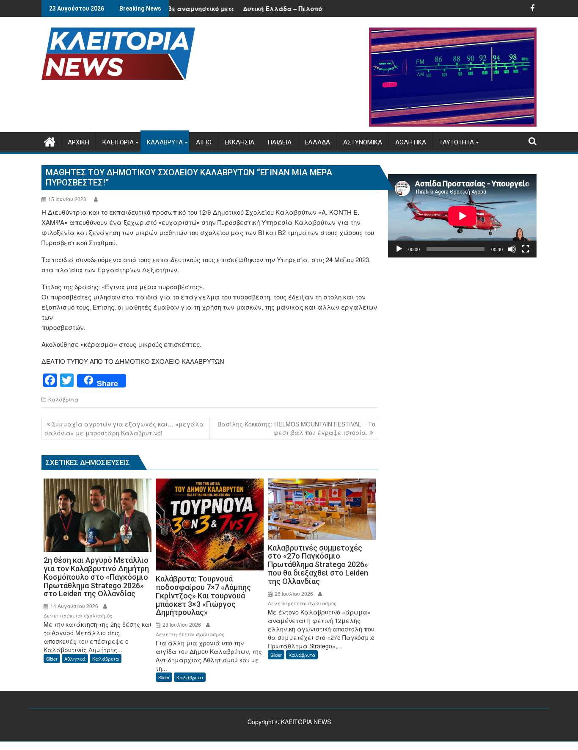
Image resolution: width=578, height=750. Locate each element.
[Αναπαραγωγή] (399, 249)
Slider (52, 658)
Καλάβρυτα (63, 399)
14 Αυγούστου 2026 (73, 605)
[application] (462, 215)
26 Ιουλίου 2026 (293, 593)
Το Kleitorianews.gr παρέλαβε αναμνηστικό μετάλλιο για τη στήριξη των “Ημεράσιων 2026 (199, 8)
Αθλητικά (74, 658)
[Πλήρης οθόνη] (525, 249)
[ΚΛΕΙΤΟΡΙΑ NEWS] (50, 140)
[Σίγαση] (512, 249)
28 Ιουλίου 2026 (181, 624)
